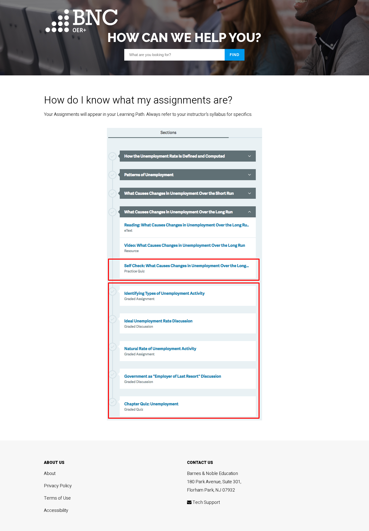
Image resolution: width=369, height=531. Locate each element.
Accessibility (56, 510)
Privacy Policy (58, 485)
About (49, 473)
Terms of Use (57, 498)
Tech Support (206, 502)
